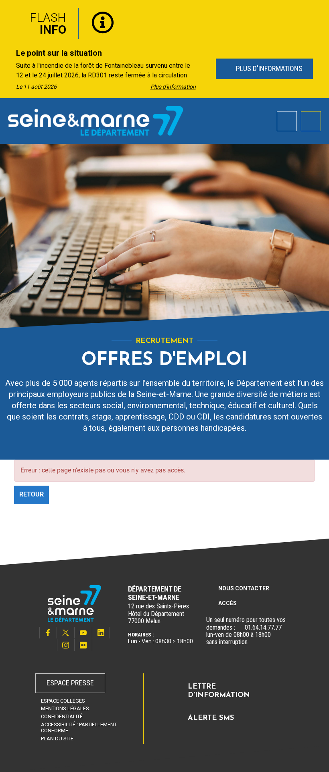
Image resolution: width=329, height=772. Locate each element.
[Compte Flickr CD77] (83, 645)
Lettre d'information (219, 691)
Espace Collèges (63, 701)
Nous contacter (243, 588)
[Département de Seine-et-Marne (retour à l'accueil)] (95, 121)
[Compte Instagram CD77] (66, 645)
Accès (227, 603)
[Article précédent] (9, 69)
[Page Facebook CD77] (48, 632)
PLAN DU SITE (57, 739)
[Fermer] (317, 13)
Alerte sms (211, 718)
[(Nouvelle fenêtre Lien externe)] (240, 627)
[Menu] (311, 121)
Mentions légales (65, 708)
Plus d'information (173, 86)
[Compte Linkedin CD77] (101, 632)
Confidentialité (62, 716)
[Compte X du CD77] (66, 632)
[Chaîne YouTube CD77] (83, 632)
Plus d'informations (268, 68)
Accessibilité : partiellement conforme (79, 727)
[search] (287, 121)
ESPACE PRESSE (70, 683)
